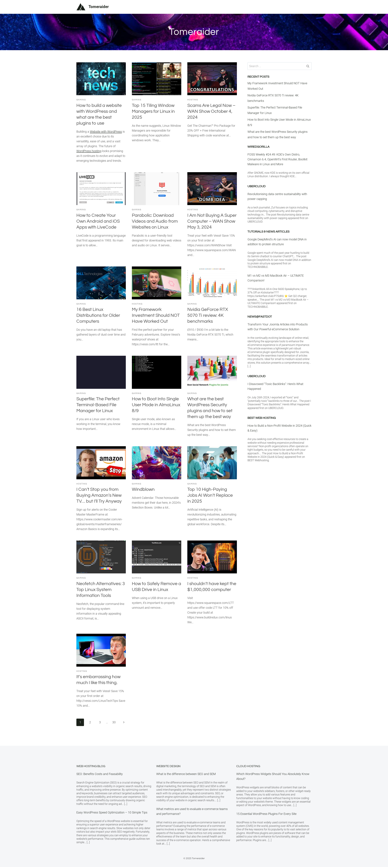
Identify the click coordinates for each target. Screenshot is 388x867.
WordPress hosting (88, 151)
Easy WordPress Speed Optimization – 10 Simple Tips (111, 812)
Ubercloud (257, 186)
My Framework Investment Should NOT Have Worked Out (156, 315)
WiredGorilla (258, 146)
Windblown (143, 489)
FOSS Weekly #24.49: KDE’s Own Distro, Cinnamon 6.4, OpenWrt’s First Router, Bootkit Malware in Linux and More (277, 159)
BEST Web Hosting (262, 417)
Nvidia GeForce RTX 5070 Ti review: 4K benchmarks (207, 315)
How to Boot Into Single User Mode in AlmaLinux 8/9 (156, 405)
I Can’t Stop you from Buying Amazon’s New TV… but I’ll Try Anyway (99, 495)
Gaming (81, 100)
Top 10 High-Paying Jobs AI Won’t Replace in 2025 (210, 495)
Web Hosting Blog (90, 766)
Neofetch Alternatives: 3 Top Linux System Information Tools (100, 589)
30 (114, 722)
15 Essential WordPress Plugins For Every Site (266, 814)
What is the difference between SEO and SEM (186, 774)
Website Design (168, 766)
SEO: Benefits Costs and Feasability (99, 774)
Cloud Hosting (248, 766)
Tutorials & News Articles (268, 231)
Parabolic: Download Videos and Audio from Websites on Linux (155, 221)
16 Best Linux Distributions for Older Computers (98, 315)
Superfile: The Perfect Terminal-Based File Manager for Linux (98, 405)
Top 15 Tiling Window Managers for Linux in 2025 (153, 111)
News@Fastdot (260, 316)
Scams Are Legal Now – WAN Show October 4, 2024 (211, 111)
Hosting (192, 100)
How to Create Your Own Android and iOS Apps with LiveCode (98, 221)
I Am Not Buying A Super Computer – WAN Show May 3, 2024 (212, 221)
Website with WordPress (106, 131)
